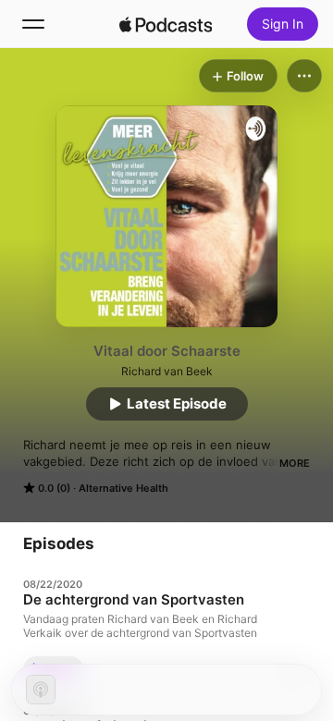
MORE (294, 463)
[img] (165, 24)
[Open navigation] (33, 24)
